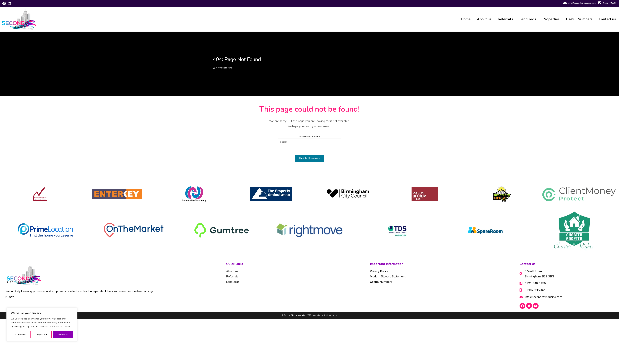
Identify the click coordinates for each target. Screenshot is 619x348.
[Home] (214, 67)
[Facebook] (522, 306)
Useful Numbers (579, 19)
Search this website (309, 136)
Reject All (42, 334)
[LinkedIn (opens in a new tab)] (9, 3)
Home (466, 19)
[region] (41, 325)
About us (484, 19)
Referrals (505, 19)
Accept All (63, 334)
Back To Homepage (309, 158)
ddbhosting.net (330, 315)
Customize (20, 334)
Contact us (607, 19)
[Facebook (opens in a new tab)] (4, 3)
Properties (551, 19)
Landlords (527, 19)
